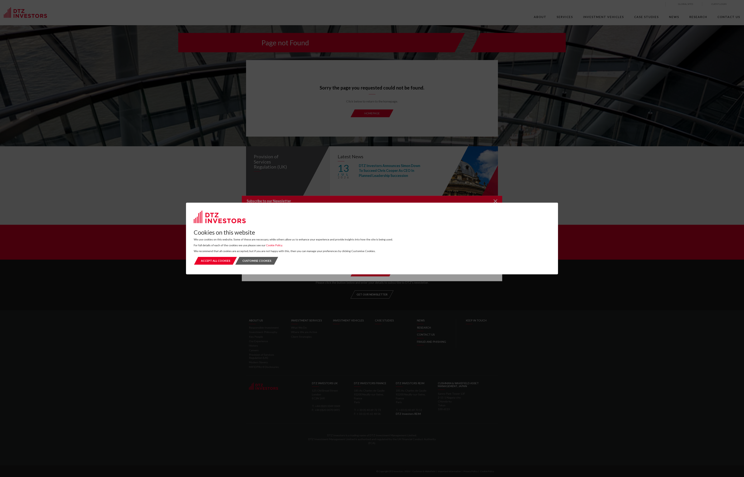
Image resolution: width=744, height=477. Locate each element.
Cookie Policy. (274, 245)
